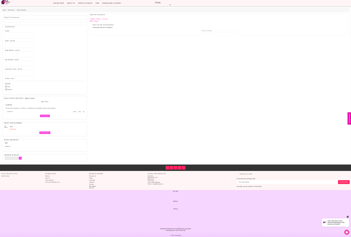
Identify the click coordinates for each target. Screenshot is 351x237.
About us (71, 3)
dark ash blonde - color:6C (12, 59)
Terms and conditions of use (52, 182)
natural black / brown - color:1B (13, 69)
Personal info (92, 176)
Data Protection (5, 176)
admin (11, 126)
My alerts (91, 188)
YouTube (179, 168)
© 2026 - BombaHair (175, 235)
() (79, 111)
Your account (96, 173)
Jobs (97, 3)
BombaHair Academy (111, 3)
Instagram (183, 168)
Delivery (47, 176)
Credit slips (92, 180)
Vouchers (91, 184)
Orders (91, 178)
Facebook (167, 168)
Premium (9, 89)
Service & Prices (85, 3)
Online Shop (58, 3)
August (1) (8, 146)
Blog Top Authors (13, 123)
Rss (175, 168)
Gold (8, 86)
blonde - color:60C (10, 40)
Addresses (91, 182)
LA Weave (9, 104)
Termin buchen (349, 118)
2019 (6, 143)
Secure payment (49, 180)
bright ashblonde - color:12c (12, 50)
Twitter (171, 168)
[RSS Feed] (30, 98)
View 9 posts (13, 129)
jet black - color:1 (9, 78)
